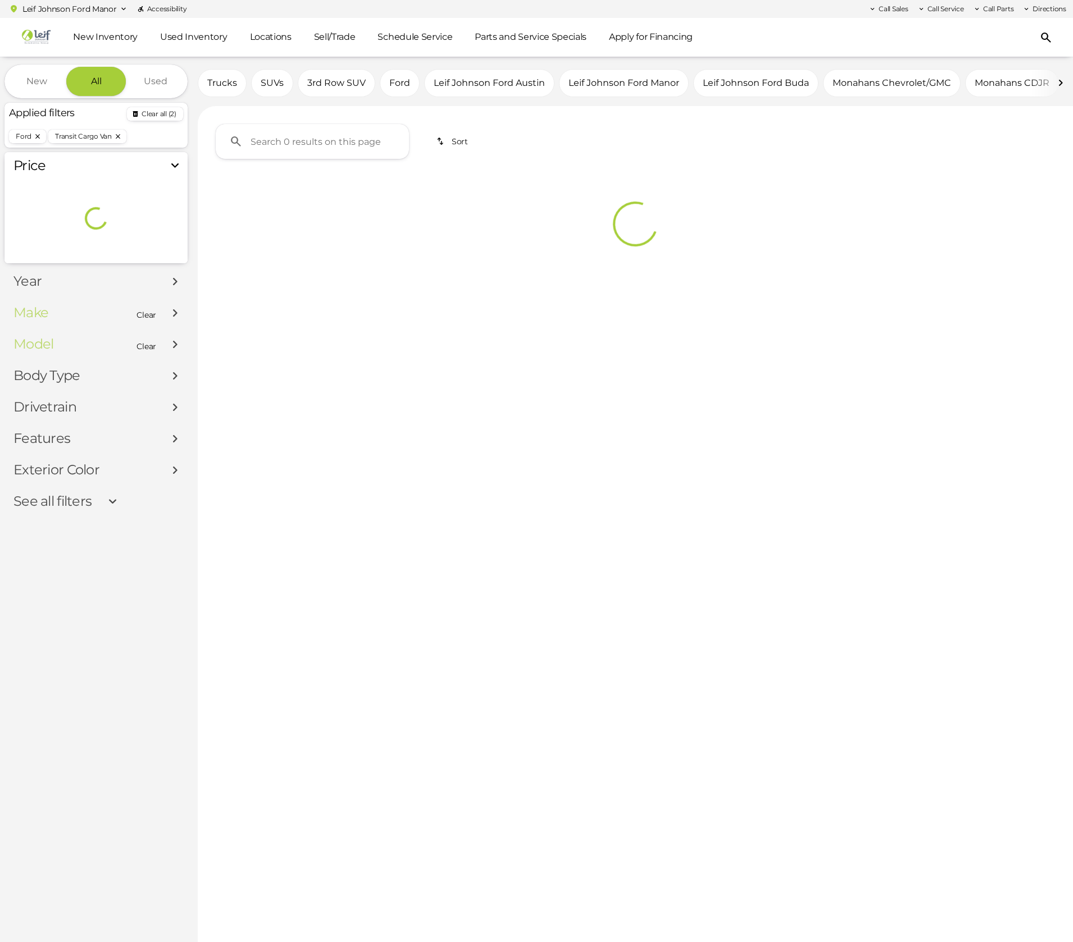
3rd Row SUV (336, 82)
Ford (399, 82)
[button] (67, 9)
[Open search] (1046, 38)
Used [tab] (155, 81)
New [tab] (36, 81)
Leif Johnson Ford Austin (489, 82)
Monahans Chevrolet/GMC (892, 82)
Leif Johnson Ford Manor (624, 82)
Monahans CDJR (1012, 82)
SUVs (272, 82)
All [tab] (96, 81)
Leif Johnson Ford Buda (756, 82)
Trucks (222, 82)
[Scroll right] (1060, 83)
